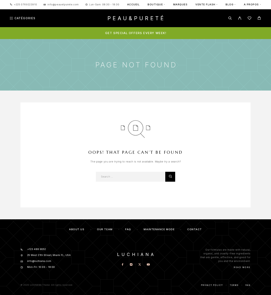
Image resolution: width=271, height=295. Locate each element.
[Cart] (259, 18)
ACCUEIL (133, 4)
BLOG (230, 4)
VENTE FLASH (205, 4)
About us (76, 229)
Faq (248, 285)
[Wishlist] (249, 18)
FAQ (128, 229)
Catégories (25, 18)
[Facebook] (122, 264)
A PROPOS (251, 4)
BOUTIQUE (155, 4)
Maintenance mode (159, 229)
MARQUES (180, 4)
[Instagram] (131, 264)
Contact (194, 229)
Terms (234, 285)
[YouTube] (148, 264)
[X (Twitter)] (140, 264)
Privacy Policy (212, 285)
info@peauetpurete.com (63, 4)
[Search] (230, 18)
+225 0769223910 (25, 4)
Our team (104, 229)
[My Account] (240, 18)
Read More (242, 267)
